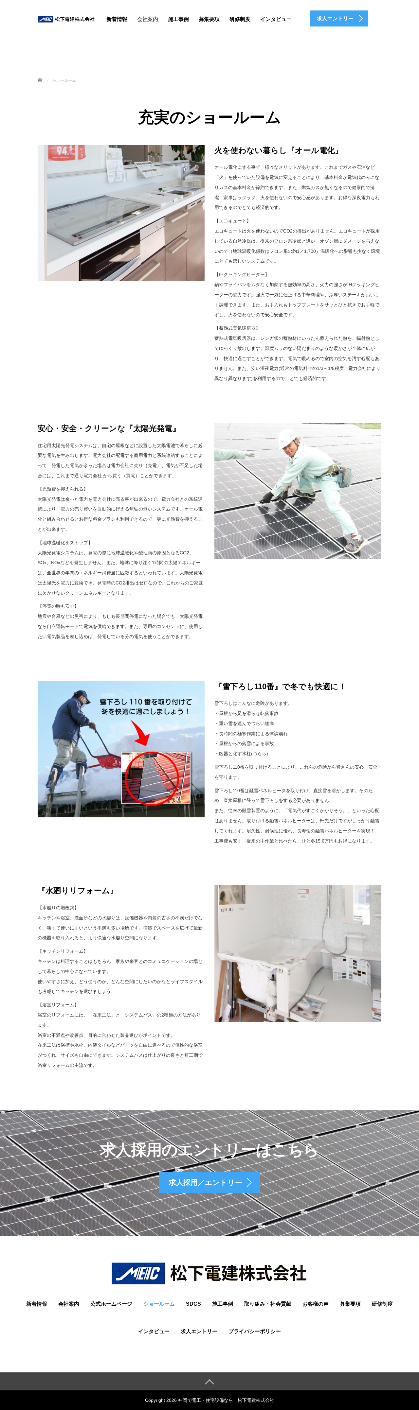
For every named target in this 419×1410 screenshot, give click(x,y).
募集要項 (209, 19)
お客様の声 (315, 1304)
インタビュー (276, 19)
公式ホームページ (111, 1304)
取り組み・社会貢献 (267, 1304)
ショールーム (159, 1304)
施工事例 (178, 19)
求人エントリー (199, 1331)
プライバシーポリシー (254, 1331)
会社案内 (147, 19)
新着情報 (116, 19)
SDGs (193, 1304)
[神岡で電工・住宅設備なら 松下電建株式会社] (66, 18)
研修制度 (239, 19)
